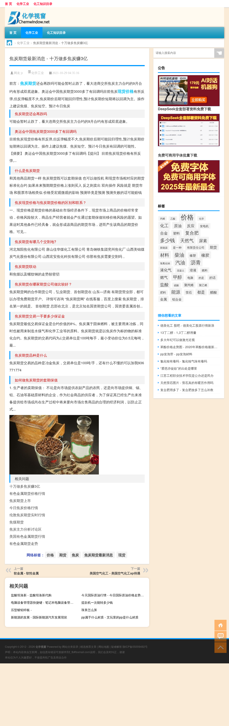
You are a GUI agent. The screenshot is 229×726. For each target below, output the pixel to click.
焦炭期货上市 (20, 500)
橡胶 (205, 255)
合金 (164, 233)
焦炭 (24, 83)
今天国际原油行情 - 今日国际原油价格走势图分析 (114, 595)
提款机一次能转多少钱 (97, 602)
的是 (201, 277)
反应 (191, 225)
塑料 (176, 233)
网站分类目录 (70, 646)
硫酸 (176, 285)
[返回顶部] (219, 647)
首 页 (8, 3)
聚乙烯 (203, 285)
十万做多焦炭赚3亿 (24, 486)
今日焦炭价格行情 (23, 507)
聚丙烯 (189, 285)
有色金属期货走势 (23, 543)
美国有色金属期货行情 (27, 536)
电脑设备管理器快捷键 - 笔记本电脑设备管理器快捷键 (44, 602)
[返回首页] (219, 625)
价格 (130, 91)
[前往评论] (219, 636)
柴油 (179, 254)
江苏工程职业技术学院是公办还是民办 (187, 375)
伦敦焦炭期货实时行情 (27, 514)
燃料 (205, 270)
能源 (175, 291)
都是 (201, 292)
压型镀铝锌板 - (21, 609)
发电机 (204, 226)
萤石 (189, 292)
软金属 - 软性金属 (26, 573)
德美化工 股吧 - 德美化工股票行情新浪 (187, 325)
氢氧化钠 (165, 263)
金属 (163, 299)
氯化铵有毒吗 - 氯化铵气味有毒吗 (183, 361)
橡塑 (193, 255)
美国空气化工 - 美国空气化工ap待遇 (115, 573)
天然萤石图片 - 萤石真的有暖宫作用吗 (186, 382)
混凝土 (180, 270)
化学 (201, 218)
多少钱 (167, 239)
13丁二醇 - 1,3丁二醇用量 (178, 332)
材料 (164, 255)
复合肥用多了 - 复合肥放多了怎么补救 (186, 389)
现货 (122, 91)
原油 (178, 225)
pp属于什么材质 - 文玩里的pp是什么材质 (109, 617)
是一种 (177, 247)
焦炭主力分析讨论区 (25, 529)
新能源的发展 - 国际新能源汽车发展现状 (39, 617)
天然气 (187, 240)
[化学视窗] (28, 8)
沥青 (196, 262)
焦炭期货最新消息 (98, 554)
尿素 (203, 240)
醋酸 (213, 292)
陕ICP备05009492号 (135, 646)
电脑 (190, 277)
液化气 (166, 270)
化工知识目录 (43, 3)
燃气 (164, 277)
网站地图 (103, 646)
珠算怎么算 (89, 609)
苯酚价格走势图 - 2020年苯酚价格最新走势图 (190, 347)
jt (22, 73)
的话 (212, 277)
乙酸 (172, 218)
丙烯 (162, 218)
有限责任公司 (195, 247)
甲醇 (177, 277)
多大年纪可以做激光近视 (177, 339)
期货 (32, 83)
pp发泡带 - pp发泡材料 (176, 354)
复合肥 (192, 232)
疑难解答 (116, 646)
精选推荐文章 (88, 646)
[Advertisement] (114, 694)
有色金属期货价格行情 (27, 493)
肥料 (163, 292)
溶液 (193, 270)
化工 (164, 225)
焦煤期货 (16, 522)
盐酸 (164, 284)
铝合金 (177, 299)
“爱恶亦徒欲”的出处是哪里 (178, 368)
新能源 (164, 247)
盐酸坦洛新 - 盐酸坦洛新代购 (31, 595)
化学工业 (23, 3)
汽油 (180, 262)
